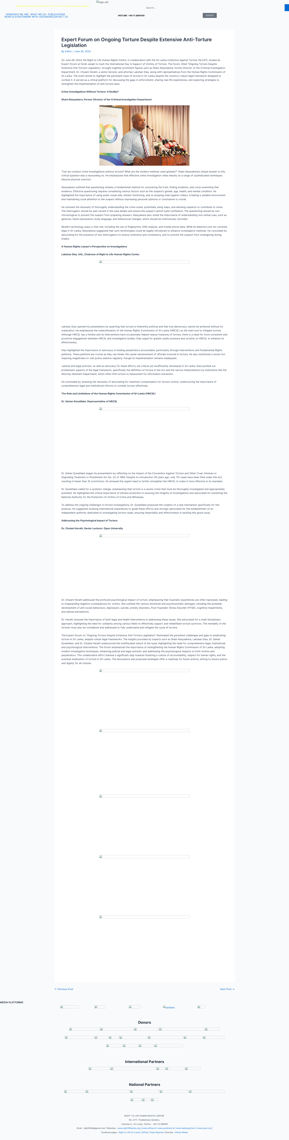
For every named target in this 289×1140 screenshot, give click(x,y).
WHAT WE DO (38, 14)
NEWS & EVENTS (14, 16)
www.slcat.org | (204, 1128)
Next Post (227, 989)
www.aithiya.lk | (149, 1128)
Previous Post (63, 989)
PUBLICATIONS (56, 14)
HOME (9, 14)
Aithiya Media (181, 1132)
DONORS (47, 16)
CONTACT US (60, 16)
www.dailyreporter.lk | (186, 1128)
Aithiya (145, 1132)
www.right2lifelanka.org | (129, 1128)
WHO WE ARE (21, 14)
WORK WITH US (33, 16)
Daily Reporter (157, 1132)
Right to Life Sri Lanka (129, 1132)
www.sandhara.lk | (167, 1128)
